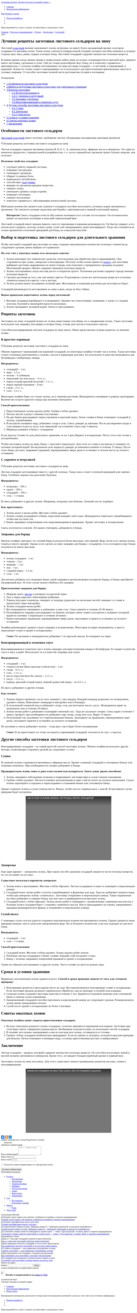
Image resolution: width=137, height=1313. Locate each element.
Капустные (17, 1193)
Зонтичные (17, 1181)
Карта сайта (11, 1291)
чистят (28, 593)
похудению (28, 182)
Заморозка (20, 111)
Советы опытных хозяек (21, 120)
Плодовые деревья (20, 1203)
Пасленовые (17, 1179)
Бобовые (16, 1186)
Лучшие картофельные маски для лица (19, 1224)
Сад (8, 1198)
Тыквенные (17, 1196)
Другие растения (19, 1188)
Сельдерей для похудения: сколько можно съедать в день (27, 1260)
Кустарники (17, 1200)
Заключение (14, 123)
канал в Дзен (41, 1275)
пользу (107, 261)
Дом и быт (11, 1210)
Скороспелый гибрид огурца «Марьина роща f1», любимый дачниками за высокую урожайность (45, 1229)
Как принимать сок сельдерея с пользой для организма (26, 1255)
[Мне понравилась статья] (13, 1140)
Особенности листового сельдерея (27, 83)
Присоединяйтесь (14, 18)
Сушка (17, 108)
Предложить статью (10, 14)
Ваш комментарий (9, 1154)
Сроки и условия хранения (22, 117)
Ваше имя (5, 1157)
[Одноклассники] (6, 1137)
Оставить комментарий (11, 1169)
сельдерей (18, 47)
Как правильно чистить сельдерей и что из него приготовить (29, 1246)
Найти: (4, 1265)
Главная (10, 7)
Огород (9, 1176)
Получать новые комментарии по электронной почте (28, 1165)
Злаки (14, 1191)
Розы (14, 1208)
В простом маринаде (25, 92)
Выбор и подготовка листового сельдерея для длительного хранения (46, 86)
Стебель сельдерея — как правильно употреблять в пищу (27, 1251)
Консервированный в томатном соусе (35, 102)
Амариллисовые (19, 1184)
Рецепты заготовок (18, 89)
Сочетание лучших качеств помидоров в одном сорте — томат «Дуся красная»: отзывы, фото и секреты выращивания (55, 1234)
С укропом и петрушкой (27, 95)
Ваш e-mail (6, 1159)
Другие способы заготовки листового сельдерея (34, 105)
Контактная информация (17, 9)
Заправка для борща (25, 98)
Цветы (9, 1205)
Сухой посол (21, 114)
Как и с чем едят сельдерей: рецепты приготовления (25, 1241)
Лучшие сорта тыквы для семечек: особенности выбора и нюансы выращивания (38, 1219)
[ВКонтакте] (2, 1137)
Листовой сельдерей (12, 137)
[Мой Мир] (10, 1137)
